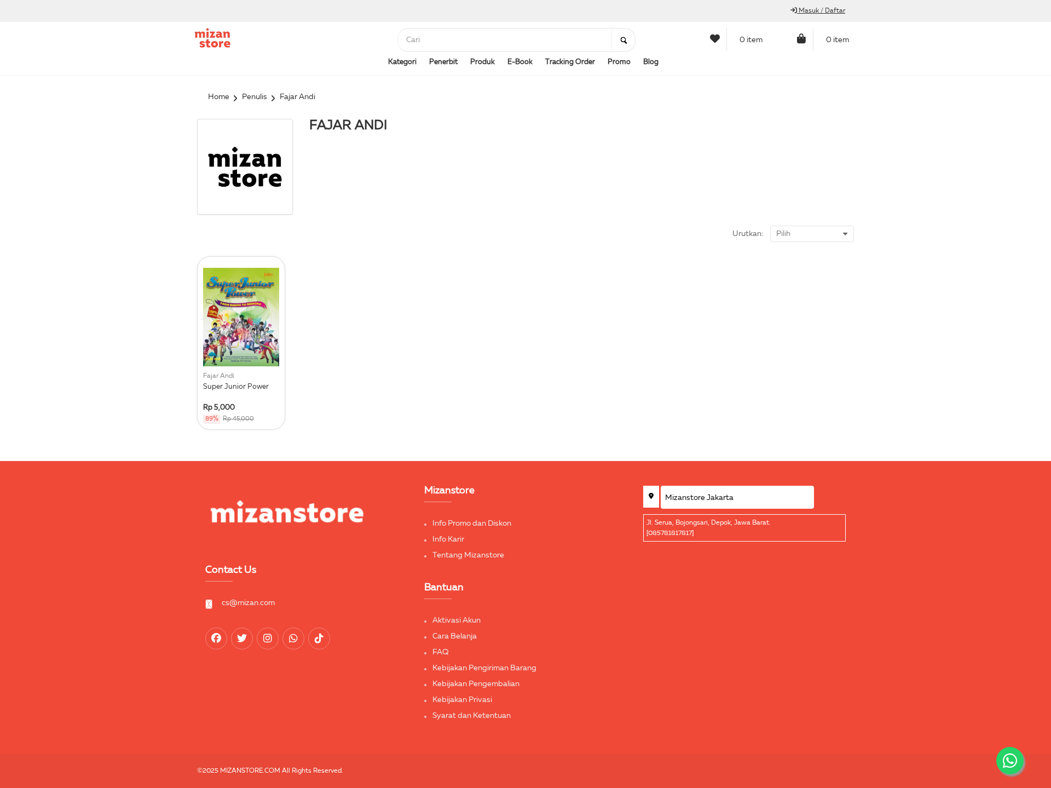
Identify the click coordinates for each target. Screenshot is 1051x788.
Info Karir (448, 539)
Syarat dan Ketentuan (471, 716)
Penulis (254, 97)
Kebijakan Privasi (462, 700)
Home (218, 97)
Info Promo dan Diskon (471, 523)
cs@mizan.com (248, 603)
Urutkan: (747, 234)
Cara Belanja (454, 636)
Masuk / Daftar (821, 11)
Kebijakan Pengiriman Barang (484, 668)
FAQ (440, 652)
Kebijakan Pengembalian (475, 684)
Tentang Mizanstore (468, 555)
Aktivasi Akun (456, 620)
